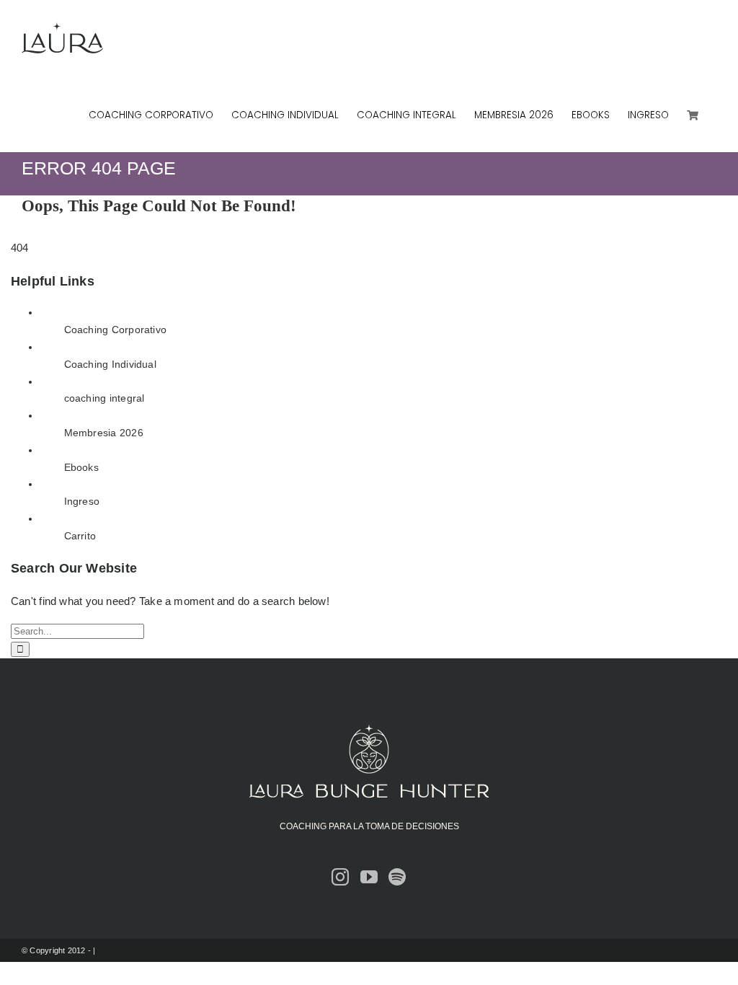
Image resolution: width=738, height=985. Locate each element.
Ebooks (81, 467)
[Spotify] (397, 876)
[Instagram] (340, 876)
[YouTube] (369, 876)
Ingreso (82, 501)
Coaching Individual (110, 364)
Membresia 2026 (103, 432)
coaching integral (104, 398)
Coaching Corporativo (115, 329)
